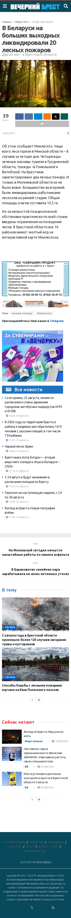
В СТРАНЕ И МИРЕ (14, 842)
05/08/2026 (47, 787)
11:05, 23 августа (18, 517)
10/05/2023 (8, 133)
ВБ (26, 766)
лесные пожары (22, 313)
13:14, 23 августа (18, 470)
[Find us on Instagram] (42, 907)
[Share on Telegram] (38, 116)
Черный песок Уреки (19, 446)
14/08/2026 (61, 741)
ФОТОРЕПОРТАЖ (35, 851)
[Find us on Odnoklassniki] (26, 907)
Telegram (57, 321)
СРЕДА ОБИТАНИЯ (42, 22)
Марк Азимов (34, 741)
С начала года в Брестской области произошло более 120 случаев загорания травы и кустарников (34, 640)
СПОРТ (30, 846)
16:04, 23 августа (18, 415)
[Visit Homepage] (35, 6)
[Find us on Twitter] (32, 907)
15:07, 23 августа (18, 440)
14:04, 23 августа (18, 451)
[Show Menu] (5, 6)
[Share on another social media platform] (42, 124)
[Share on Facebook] (19, 116)
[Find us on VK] (21, 907)
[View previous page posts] (32, 700)
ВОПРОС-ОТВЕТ (49, 846)
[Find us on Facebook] (16, 907)
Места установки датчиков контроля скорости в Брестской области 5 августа (46, 778)
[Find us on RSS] (53, 907)
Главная (6, 22)
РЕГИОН (10, 627)
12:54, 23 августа (18, 486)
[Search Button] (66, 6)
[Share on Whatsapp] (64, 116)
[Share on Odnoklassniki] (47, 116)
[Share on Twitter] (56, 116)
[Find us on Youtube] (48, 907)
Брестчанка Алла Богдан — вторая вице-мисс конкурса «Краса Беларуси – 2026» (32, 462)
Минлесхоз (44, 313)
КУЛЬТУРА (15, 846)
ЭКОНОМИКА (56, 842)
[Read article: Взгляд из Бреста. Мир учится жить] (12, 737)
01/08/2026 (47, 766)
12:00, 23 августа (18, 501)
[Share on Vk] (29, 116)
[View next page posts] (39, 700)
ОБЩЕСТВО (21, 22)
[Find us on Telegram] (37, 907)
